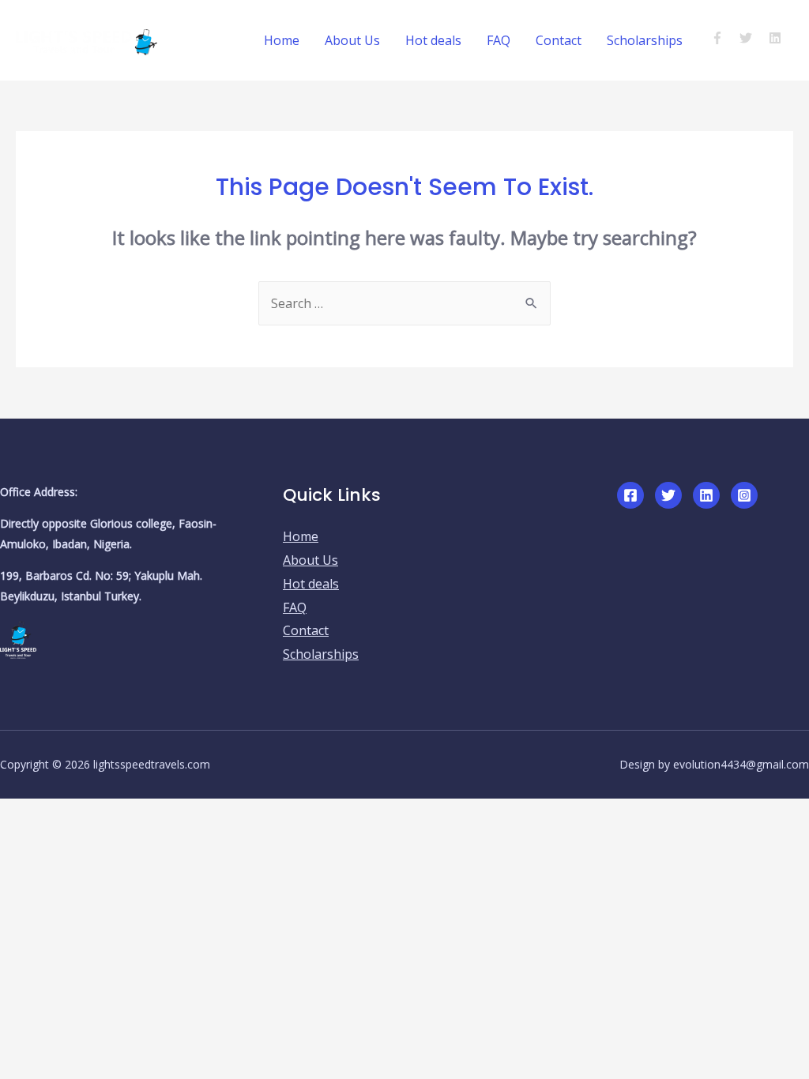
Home (281, 40)
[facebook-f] (724, 38)
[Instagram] (744, 495)
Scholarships (645, 40)
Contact (558, 40)
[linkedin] (777, 38)
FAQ (498, 40)
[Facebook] (630, 495)
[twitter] (752, 38)
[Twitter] (668, 495)
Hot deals (433, 40)
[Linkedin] (706, 495)
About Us (352, 40)
